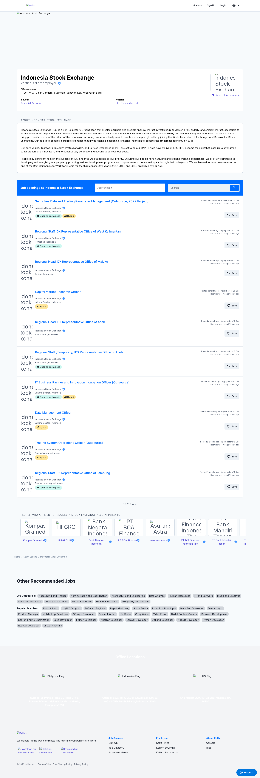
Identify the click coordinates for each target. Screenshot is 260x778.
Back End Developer (192, 608)
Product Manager (28, 614)
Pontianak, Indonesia (45, 241)
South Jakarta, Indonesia (47, 453)
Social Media (140, 608)
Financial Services (31, 103)
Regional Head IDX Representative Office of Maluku (71, 261)
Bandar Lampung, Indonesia (49, 483)
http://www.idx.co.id (127, 103)
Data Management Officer (53, 412)
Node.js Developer (188, 619)
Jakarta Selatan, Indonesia (48, 211)
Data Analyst (215, 608)
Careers (210, 742)
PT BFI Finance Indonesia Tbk (190, 542)
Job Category (116, 747)
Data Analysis (157, 595)
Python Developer (213, 619)
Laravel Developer (137, 619)
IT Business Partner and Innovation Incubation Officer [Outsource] (82, 382)
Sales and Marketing (29, 601)
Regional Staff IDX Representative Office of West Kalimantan (78, 231)
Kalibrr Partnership (167, 752)
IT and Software (203, 595)
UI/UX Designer (71, 608)
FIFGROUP (64, 540)
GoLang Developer (162, 619)
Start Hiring (162, 742)
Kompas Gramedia (33, 540)
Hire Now (197, 5)
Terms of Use (44, 764)
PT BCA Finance (127, 540)
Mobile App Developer (55, 614)
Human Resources (179, 595)
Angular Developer (111, 619)
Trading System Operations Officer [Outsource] (69, 443)
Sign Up (211, 5)
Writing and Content (57, 601)
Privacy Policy (81, 764)
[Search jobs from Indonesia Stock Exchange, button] (234, 188)
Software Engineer (95, 608)
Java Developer (63, 619)
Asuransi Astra (158, 540)
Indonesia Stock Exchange (48, 208)
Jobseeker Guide (118, 752)
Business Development (214, 614)
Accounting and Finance (53, 595)
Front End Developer (164, 608)
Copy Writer (142, 614)
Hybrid (70, 216)
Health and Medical (107, 601)
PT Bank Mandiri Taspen (221, 542)
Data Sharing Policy (62, 764)
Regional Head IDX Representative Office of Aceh (70, 322)
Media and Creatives (228, 595)
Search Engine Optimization (34, 619)
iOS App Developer (84, 614)
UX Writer (125, 614)
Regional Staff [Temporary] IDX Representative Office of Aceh (79, 352)
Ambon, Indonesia (44, 274)
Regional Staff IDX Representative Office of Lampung (72, 473)
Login (223, 5)
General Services (82, 601)
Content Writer (107, 614)
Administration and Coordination (89, 595)
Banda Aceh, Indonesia (46, 334)
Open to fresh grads (50, 216)
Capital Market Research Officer (58, 292)
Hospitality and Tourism (135, 601)
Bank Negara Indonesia (96, 542)
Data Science (50, 608)
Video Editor (160, 614)
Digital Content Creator (184, 614)
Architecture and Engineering (128, 595)
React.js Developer (28, 625)
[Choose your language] (236, 5)
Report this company (227, 95)
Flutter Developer (86, 619)
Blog (208, 747)
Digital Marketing (119, 608)
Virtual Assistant (53, 625)
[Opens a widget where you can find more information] (246, 772)
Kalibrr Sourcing (165, 747)
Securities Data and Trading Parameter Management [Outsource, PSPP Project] (92, 201)
